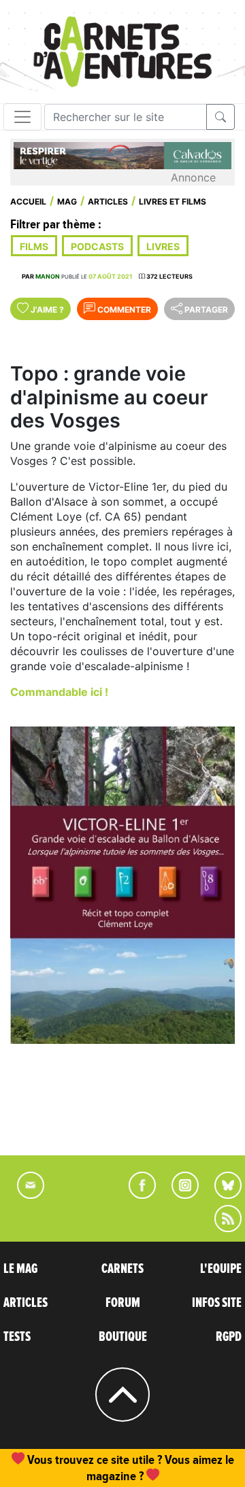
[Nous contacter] (23, 1195)
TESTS (17, 1337)
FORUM (122, 1303)
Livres (163, 246)
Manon (47, 276)
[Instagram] (179, 1195)
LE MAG (20, 1269)
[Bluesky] (221, 1195)
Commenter (123, 309)
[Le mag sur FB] (136, 1195)
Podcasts (97, 246)
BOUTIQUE (123, 1337)
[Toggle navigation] (22, 116)
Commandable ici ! (59, 692)
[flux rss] (221, 1228)
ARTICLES (25, 1303)
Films (34, 246)
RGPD (229, 1337)
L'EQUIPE (221, 1269)
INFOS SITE (217, 1303)
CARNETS (122, 1269)
